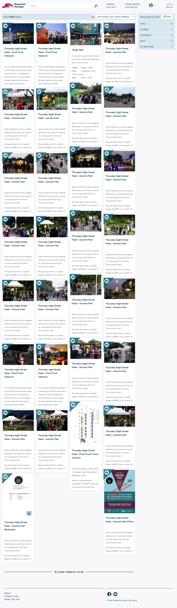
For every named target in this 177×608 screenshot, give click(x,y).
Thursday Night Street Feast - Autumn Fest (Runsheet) (15, 526)
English (169, 7)
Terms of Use (11, 596)
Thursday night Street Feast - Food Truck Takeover (15, 52)
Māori (169, 4)
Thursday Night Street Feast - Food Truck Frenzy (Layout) (85, 454)
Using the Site (12, 599)
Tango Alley (78, 49)
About (7, 593)
